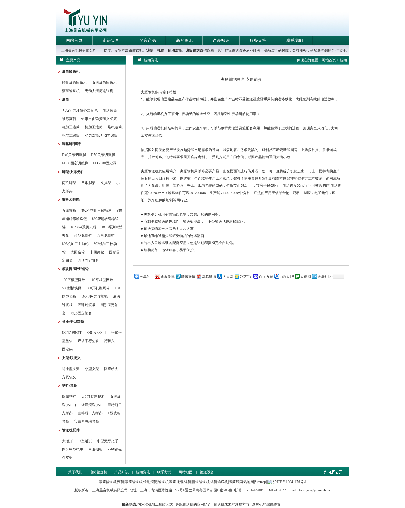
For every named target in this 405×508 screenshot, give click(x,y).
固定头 (67, 349)
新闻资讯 (184, 40)
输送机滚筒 (167, 482)
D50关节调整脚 (103, 155)
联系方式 (164, 472)
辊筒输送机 (219, 482)
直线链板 (69, 211)
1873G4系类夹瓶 (83, 227)
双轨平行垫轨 (88, 341)
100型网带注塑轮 (94, 296)
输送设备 (207, 472)
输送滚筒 (110, 110)
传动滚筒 (175, 50)
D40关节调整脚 (74, 155)
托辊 (160, 50)
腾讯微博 (188, 277)
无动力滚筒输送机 (99, 91)
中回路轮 (97, 252)
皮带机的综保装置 (266, 504)
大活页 (67, 441)
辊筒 (187, 482)
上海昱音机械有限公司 (110, 490)
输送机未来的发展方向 (231, 504)
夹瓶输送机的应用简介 (193, 504)
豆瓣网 (305, 277)
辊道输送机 (201, 482)
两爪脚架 (69, 183)
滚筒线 (234, 482)
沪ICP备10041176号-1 (290, 482)
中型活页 (85, 441)
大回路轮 (78, 252)
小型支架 (92, 369)
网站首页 (74, 40)
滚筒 (150, 50)
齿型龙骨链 (83, 235)
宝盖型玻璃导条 (86, 421)
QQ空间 (246, 277)
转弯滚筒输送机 (75, 83)
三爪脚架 (88, 183)
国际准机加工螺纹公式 (155, 504)
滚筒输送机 (134, 50)
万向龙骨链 (106, 235)
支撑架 (106, 183)
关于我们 (75, 472)
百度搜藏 (266, 277)
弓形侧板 (95, 449)
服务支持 (258, 40)
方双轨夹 (69, 377)
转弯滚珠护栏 (92, 405)
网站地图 (185, 472)
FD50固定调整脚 (75, 163)
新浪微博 (167, 277)
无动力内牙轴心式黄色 (80, 110)
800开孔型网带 (98, 288)
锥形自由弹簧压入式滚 (99, 119)
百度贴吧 (287, 277)
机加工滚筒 (71, 127)
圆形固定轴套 (88, 260)
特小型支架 (71, 369)
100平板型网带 (73, 280)
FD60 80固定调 (105, 163)
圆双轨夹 (111, 369)
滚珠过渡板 (86, 305)
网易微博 (209, 277)
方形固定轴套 (81, 313)
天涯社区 (325, 277)
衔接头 (109, 341)
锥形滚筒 (69, 119)
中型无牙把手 (107, 441)
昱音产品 (147, 40)
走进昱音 (111, 40)
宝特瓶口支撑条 (90, 413)
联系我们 (294, 40)
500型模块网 (72, 288)
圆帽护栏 (69, 397)
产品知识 (221, 40)
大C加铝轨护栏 (93, 397)
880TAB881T (72, 333)
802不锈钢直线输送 (96, 211)
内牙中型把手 (72, 449)
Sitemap (260, 482)
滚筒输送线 (194, 50)
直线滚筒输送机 (104, 83)
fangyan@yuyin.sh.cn (314, 490)
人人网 (228, 277)
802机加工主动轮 (75, 244)
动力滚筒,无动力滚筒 (101, 135)
